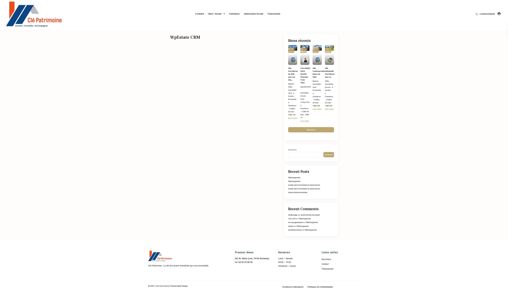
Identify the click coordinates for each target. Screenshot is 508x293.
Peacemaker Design (179, 286)
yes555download (294, 230)
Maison (291, 84)
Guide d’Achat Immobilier (297, 192)
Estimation (234, 14)
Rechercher (292, 150)
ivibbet (290, 226)
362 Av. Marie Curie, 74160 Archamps (252, 258)
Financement (274, 14)
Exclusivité (292, 99)
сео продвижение (295, 222)
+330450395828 (487, 14)
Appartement (305, 87)
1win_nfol (292, 219)
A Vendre (199, 14)
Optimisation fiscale (253, 14)
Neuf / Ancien (215, 14)
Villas (290, 87)
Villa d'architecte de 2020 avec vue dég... (293, 74)
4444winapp (293, 215)
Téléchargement (294, 178)
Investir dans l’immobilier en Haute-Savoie (304, 185)
